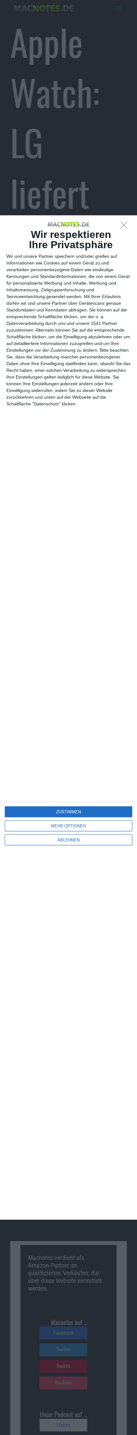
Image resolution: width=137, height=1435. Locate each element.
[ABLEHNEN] (125, 227)
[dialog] (68, 717)
